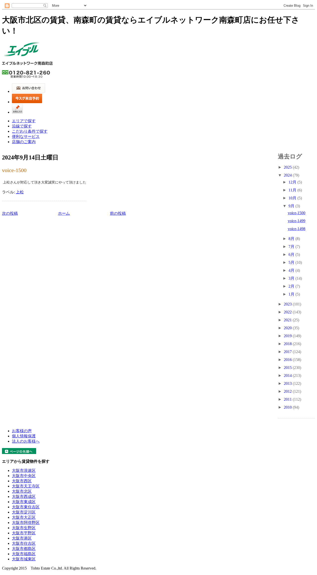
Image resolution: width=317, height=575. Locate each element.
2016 (288, 360)
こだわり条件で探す (30, 131)
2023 (288, 304)
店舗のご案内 (24, 142)
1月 (292, 294)
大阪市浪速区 (24, 470)
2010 (288, 407)
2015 (288, 367)
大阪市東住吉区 (26, 507)
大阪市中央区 (24, 476)
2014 (288, 375)
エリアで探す (24, 121)
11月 (293, 190)
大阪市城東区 (24, 559)
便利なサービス (26, 136)
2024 (288, 175)
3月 (292, 278)
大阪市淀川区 (24, 512)
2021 (288, 320)
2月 (292, 286)
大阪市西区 (22, 481)
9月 (292, 206)
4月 (292, 270)
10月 (293, 198)
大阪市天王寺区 (26, 486)
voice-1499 (296, 221)
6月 (292, 254)
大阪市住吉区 (24, 543)
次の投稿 (10, 213)
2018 (288, 344)
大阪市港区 (22, 538)
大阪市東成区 (24, 502)
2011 (288, 399)
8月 (292, 239)
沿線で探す (22, 126)
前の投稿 (118, 213)
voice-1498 (296, 229)
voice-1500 (14, 170)
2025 (288, 167)
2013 (288, 383)
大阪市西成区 (24, 496)
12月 (293, 182)
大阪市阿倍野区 (26, 522)
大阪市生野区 (24, 528)
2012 (288, 391)
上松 (20, 192)
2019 (288, 336)
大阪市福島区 (24, 554)
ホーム (64, 213)
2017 (288, 352)
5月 (292, 262)
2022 (288, 312)
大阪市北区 (22, 491)
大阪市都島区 (24, 548)
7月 (292, 246)
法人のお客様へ (26, 441)
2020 (288, 328)
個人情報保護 (24, 436)
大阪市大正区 (24, 517)
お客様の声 (22, 431)
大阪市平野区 (24, 533)
